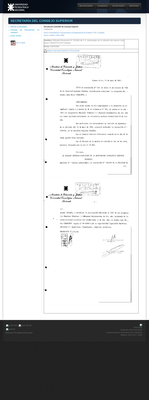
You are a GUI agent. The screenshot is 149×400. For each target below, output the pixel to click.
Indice (52, 35)
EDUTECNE (27, 325)
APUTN (12, 329)
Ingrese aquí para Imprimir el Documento (63, 51)
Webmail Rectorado (25, 333)
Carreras (102, 6)
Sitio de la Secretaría (18, 27)
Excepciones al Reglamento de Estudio (76, 33)
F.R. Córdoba (99, 33)
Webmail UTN (10, 333)
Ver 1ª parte (20, 43)
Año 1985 (60, 35)
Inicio (46, 33)
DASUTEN (13, 325)
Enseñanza (54, 33)
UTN (18, 7)
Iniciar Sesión (15, 36)
